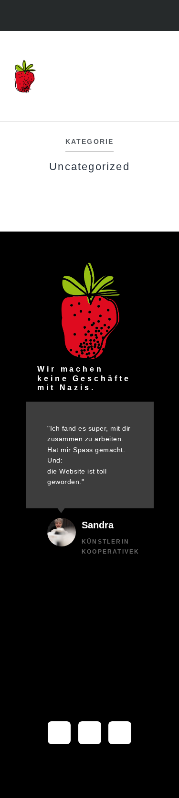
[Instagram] (79, 16)
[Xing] (119, 732)
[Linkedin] (99, 16)
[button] (162, 76)
